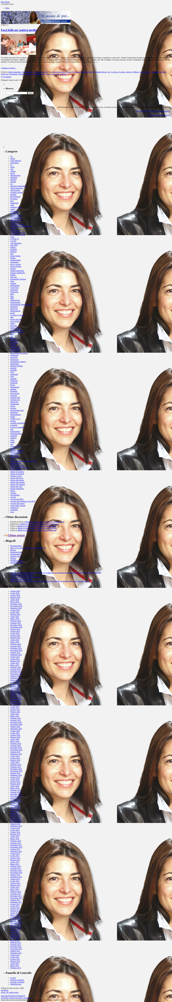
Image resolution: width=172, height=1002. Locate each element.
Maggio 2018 (15, 784)
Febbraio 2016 (15, 841)
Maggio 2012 (15, 936)
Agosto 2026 (15, 591)
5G (11, 156)
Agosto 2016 (15, 828)
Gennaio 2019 (15, 767)
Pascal (12, 385)
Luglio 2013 (14, 906)
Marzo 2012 (14, 940)
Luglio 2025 (14, 612)
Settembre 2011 (16, 953)
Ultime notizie (16, 535)
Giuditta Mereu (101, 72)
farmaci (13, 269)
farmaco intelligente (17, 273)
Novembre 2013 (16, 898)
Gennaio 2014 (15, 894)
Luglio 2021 (14, 708)
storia (12, 440)
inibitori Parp (15, 300)
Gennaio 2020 (15, 746)
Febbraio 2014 (15, 892)
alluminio (13, 178)
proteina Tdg (15, 400)
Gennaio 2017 (15, 818)
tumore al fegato (16, 470)
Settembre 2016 (16, 826)
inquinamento (15, 302)
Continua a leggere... (8, 68)
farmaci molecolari (17, 271)
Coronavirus (14, 230)
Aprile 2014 (14, 887)
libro (12, 334)
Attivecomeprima (14, 72)
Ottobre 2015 (15, 849)
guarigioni (14, 290)
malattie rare (14, 347)
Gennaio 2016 (15, 843)
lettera (12, 324)
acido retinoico (15, 161)
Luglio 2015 (14, 856)
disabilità (13, 250)
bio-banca (14, 199)
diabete (13, 247)
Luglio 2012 (14, 932)
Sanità (12, 417)
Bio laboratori (15, 197)
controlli (13, 228)
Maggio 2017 (15, 809)
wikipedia (14, 510)
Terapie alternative (17, 451)
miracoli (13, 368)
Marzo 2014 (14, 890)
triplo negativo (15, 463)
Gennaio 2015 (15, 868)
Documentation (16, 546)
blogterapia (14, 203)
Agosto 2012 (15, 930)
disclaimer (4, 990)
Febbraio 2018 (15, 790)
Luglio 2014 (14, 881)
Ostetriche (14, 381)
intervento (14, 309)
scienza (13, 421)
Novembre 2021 (16, 699)
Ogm (12, 372)
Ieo (109, 72)
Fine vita (13, 277)
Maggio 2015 (15, 860)
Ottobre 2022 (15, 676)
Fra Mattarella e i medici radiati (21, 575)
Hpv (12, 296)
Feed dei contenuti (17, 980)
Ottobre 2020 (15, 727)
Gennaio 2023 (15, 669)
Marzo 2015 (14, 864)
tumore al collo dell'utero (19, 467)
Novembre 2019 (16, 750)
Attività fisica (15, 190)
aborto (12, 159)
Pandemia (14, 383)
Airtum (13, 171)
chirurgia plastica (16, 220)
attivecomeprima (58, 72)
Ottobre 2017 (15, 799)
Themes (13, 558)
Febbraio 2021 (15, 718)
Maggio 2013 (15, 911)
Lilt (11, 336)
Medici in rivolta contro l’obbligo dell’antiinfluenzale (44, 522)
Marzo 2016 (14, 839)
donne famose (15, 256)
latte (11, 317)
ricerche (13, 408)
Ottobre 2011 (15, 951)
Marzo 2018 (14, 788)
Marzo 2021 (14, 716)
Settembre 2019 (16, 754)
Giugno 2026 (15, 595)
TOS (12, 459)
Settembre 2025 (16, 608)
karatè (12, 313)
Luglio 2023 (14, 659)
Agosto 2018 (15, 777)
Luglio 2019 (14, 756)
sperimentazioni (16, 434)
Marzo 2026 (14, 602)
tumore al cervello (17, 465)
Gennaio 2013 (15, 919)
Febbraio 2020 (15, 744)
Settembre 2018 (16, 775)
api (11, 184)
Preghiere (13, 391)
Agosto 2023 (15, 657)
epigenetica (14, 262)
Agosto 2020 (15, 731)
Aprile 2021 (14, 714)
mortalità (13, 370)
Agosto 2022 (15, 680)
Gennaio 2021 (15, 720)
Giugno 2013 (15, 909)
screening (13, 425)
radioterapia (14, 404)
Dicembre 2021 (16, 697)
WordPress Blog (16, 561)
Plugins (13, 550)
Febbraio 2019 (15, 765)
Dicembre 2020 (16, 722)
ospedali (13, 379)
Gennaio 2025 (15, 623)
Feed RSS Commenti (23, 998)
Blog (7, 8)
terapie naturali (15, 453)
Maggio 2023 (15, 661)
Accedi (13, 978)
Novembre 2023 (16, 650)
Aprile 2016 (14, 837)
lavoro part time (16, 319)
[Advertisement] (23, 133)
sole (11, 429)
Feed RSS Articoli (7, 998)
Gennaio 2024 (15, 646)
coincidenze (14, 222)
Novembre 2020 (16, 724)
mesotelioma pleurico (18, 362)
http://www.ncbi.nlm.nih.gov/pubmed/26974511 (28, 548)
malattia (13, 345)
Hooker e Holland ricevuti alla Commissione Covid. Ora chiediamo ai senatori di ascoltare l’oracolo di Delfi (50, 581)
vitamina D (14, 508)
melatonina (14, 355)
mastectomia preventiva (19, 353)
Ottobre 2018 (15, 773)
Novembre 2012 (16, 923)
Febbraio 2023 (15, 667)
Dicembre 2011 (16, 947)
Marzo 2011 (14, 966)
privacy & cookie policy (10, 992)
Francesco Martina (87, 72)
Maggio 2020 (15, 737)
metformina (14, 364)
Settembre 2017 (16, 801)
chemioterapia (27, 72)
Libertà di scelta (16, 330)
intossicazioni (15, 311)
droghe (12, 258)
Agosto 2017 (15, 803)
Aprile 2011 (14, 964)
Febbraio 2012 (15, 942)
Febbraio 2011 (15, 968)
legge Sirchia (15, 321)
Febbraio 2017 (15, 815)
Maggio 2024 (15, 638)
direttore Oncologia (73, 72)
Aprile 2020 (14, 739)
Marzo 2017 (14, 813)
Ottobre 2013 (15, 900)
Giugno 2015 (15, 858)
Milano (136, 72)
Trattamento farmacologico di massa (23, 461)
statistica (13, 438)
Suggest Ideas (15, 554)
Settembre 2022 (16, 678)
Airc (12, 169)
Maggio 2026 (15, 598)
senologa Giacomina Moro (35, 74)
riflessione (14, 412)
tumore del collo (16, 487)
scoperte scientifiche (17, 423)
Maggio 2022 (15, 686)
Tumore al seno (16, 476)
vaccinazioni (15, 495)
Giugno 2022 (15, 684)
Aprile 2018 (14, 786)
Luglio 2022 (14, 682)
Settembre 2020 (16, 729)
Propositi (13, 396)
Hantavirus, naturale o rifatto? (21, 579)
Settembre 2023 (16, 655)
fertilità (12, 275)
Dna (11, 254)
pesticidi (13, 389)
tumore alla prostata (17, 482)
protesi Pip (14, 402)
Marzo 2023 (14, 665)
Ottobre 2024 (15, 629)
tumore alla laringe (17, 480)
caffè (12, 205)
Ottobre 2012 (15, 926)
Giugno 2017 (15, 807)
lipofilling (13, 341)
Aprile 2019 (14, 763)
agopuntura (14, 163)
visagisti (63, 74)
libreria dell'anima (16, 332)
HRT (12, 298)
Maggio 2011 (15, 961)
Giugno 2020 (15, 735)
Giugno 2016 (15, 832)
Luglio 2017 (14, 805)
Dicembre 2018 (16, 769)
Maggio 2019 (15, 760)
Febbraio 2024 (15, 644)
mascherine (14, 351)
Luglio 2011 (14, 957)
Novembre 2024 (16, 627)
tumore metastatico (17, 489)
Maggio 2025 (15, 614)
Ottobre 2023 (15, 653)
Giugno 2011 (15, 959)
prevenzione (14, 393)
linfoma (13, 338)
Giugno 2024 (15, 636)
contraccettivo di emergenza (20, 226)
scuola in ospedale (17, 427)
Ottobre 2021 (15, 701)
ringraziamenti (15, 415)
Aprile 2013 (14, 913)
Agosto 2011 (15, 955)
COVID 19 (14, 239)
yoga (12, 512)
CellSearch (14, 214)
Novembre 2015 (16, 847)
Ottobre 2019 (15, 752)
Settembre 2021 (16, 703)
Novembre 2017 (16, 796)
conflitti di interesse (17, 224)
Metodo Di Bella (16, 366)
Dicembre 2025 (16, 604)
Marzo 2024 (14, 642)
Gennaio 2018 (15, 792)
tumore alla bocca (16, 478)
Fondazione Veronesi (18, 279)
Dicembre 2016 (16, 820)
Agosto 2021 (15, 705)
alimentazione (15, 175)
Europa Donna (15, 266)
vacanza (13, 493)
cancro (12, 209)
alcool (12, 173)
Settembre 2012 (16, 928)
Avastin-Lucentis (16, 192)
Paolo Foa (4, 74)
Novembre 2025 (16, 606)
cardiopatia (14, 211)
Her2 (12, 294)
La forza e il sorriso (40, 72)
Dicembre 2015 (16, 845)
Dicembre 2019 (16, 748)
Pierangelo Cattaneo (16, 74)
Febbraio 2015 (15, 866)
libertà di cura (15, 328)
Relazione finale (16, 552)
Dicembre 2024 (16, 625)
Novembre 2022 (16, 674)
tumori (12, 491)
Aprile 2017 (14, 811)
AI (11, 165)
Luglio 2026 (14, 593)
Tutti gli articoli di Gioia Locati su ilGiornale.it (153, 111)
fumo (12, 281)
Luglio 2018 (14, 780)
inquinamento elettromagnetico (21, 305)
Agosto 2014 (15, 879)
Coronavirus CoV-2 (17, 233)
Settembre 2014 (16, 877)
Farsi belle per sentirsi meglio (19, 30)
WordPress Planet (16, 563)
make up (129, 72)
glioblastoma (15, 286)
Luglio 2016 (14, 830)
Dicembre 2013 (16, 896)
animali (13, 182)
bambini (13, 195)
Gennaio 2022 (15, 695)
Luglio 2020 (14, 733)
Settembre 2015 (16, 851)
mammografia (15, 349)
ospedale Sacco (145, 72)
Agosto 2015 (15, 854)
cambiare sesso (15, 207)
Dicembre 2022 (16, 672)
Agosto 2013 (15, 904)
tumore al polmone (17, 474)
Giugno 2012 (15, 934)
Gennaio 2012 (15, 945)
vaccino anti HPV (17, 499)
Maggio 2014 (15, 885)
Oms (12, 376)
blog (12, 201)
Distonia (13, 252)
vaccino (13, 497)
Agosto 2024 (15, 631)
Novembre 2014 (16, 873)
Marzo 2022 (14, 691)
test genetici (14, 457)
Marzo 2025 (14, 619)
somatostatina (15, 432)
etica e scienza (15, 264)
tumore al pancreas (17, 472)
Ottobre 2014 (15, 875)
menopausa (14, 360)
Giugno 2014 (15, 883)
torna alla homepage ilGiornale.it (13, 996)
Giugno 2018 (15, 782)
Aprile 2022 (14, 689)
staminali (13, 436)
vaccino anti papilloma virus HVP (22, 501)
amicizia (13, 180)
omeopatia (14, 374)
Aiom (12, 167)
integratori (14, 307)
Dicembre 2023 (16, 648)
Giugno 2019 (15, 758)
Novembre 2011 (16, 949)
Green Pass (14, 288)
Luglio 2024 (14, 633)
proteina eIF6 (15, 398)
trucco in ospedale (52, 74)
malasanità (14, 343)
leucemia (13, 326)
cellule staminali (16, 216)
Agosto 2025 (15, 610)
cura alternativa (16, 243)
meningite (14, 357)
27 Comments (6, 77)
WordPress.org (15, 984)
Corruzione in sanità (17, 235)
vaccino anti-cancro (17, 503)
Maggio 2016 (15, 835)
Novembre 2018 (16, 771)
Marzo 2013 (14, 915)
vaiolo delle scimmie (17, 506)
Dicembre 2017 (16, 794)
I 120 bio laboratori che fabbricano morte (25, 577)
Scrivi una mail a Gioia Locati (159, 115)
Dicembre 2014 (16, 871)
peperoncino (14, 387)
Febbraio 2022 (15, 693)
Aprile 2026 (14, 600)
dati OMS (14, 245)
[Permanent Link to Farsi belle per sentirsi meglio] (18, 54)
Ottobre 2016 (15, 824)
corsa (12, 237)
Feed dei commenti (17, 982)
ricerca (12, 406)
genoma (13, 283)
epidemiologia (15, 260)
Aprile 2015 (14, 862)
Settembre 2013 (16, 902)
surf (11, 444)
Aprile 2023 (14, 663)
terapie (12, 448)
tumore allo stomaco (17, 484)
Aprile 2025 (14, 617)
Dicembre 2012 (16, 921)
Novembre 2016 (16, 822)
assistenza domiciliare (18, 186)
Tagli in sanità (15, 446)
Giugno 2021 (15, 710)
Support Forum (16, 556)
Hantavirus (14, 292)
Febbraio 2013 (15, 917)
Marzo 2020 (14, 741)
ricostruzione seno (17, 410)
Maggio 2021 (15, 712)
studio (12, 442)
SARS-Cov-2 (15, 419)
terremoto (13, 455)
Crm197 (13, 241)
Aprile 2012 (14, 938)
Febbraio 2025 (15, 621)
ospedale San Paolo (159, 72)
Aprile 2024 (14, 640)
